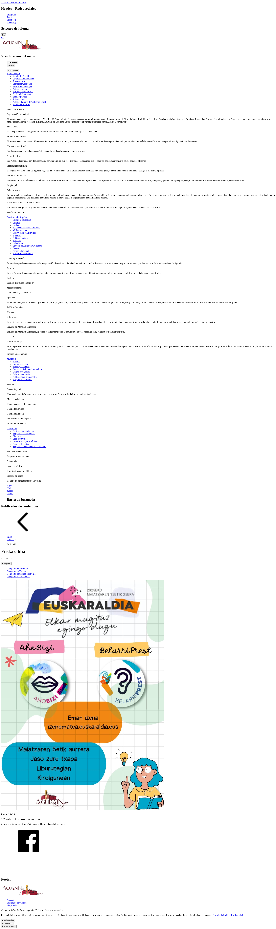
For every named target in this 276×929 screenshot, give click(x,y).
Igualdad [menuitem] (17, 235)
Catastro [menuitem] (16, 248)
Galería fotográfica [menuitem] (21, 372)
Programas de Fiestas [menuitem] (22, 379)
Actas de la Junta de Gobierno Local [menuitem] (29, 102)
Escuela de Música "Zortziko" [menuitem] (26, 227)
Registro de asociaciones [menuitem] (24, 433)
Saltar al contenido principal (13, 2)
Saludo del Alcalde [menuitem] (21, 76)
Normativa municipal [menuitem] (22, 86)
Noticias (10, 539)
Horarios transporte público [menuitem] (25, 441)
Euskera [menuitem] (16, 225)
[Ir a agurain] (22, 50)
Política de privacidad (16, 903)
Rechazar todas (8, 926)
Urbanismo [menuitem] (18, 243)
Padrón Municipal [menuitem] (21, 251)
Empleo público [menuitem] (20, 97)
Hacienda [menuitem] (17, 240)
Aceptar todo (7, 923)
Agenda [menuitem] (10, 485)
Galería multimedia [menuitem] (21, 374)
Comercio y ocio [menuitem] (20, 364)
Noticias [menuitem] (10, 488)
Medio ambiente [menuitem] (20, 230)
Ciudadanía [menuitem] (12, 428)
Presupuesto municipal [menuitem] (23, 91)
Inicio (9, 537)
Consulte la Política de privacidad (227, 915)
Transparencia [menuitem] (19, 81)
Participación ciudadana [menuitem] (23, 431)
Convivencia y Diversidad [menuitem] (24, 233)
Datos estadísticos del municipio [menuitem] (27, 369)
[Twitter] (28, 873)
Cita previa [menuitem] (18, 436)
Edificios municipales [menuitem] (22, 84)
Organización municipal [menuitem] (23, 78)
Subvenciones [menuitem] (19, 99)
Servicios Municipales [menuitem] (17, 217)
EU (2, 37)
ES (3, 35)
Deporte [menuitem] (16, 222)
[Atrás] (22, 532)
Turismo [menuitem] (16, 361)
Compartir (6, 564)
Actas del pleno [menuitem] (20, 89)
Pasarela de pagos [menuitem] (21, 444)
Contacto (11, 900)
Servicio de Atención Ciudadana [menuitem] (27, 246)
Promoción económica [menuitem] (23, 253)
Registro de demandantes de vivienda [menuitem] (29, 446)
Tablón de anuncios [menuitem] (21, 104)
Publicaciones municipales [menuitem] (25, 377)
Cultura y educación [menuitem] (22, 220)
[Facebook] (28, 851)
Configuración (8, 920)
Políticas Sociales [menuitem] (20, 238)
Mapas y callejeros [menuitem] (21, 366)
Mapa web (12, 905)
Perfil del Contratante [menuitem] (22, 94)
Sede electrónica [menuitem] (20, 439)
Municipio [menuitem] (11, 359)
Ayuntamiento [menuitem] (13, 73)
